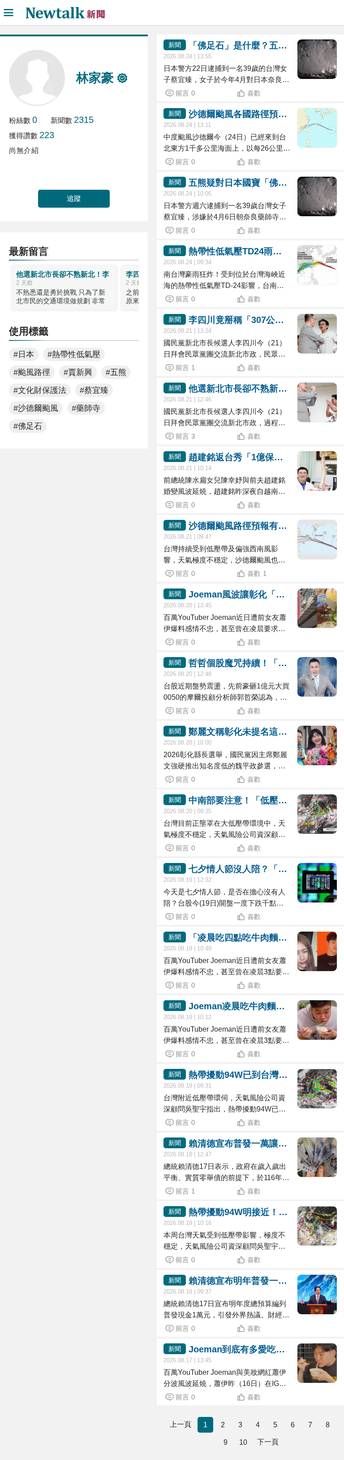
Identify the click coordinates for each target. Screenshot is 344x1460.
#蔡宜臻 (94, 390)
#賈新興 (78, 372)
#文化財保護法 (39, 390)
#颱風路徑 (31, 372)
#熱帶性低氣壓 (73, 354)
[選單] (8, 12)
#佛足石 (27, 426)
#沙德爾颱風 (35, 408)
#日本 (23, 354)
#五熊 (116, 372)
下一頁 (268, 1442)
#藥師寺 (86, 408)
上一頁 (180, 1424)
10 (243, 1442)
